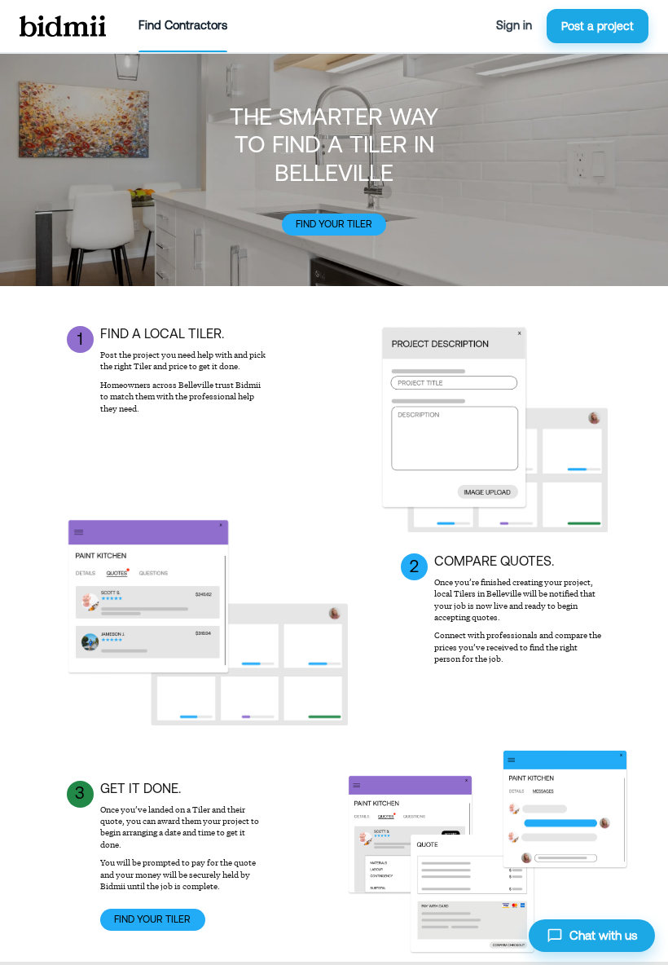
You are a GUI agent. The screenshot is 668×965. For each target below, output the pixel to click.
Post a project (597, 26)
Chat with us (603, 935)
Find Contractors (182, 25)
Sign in (514, 25)
